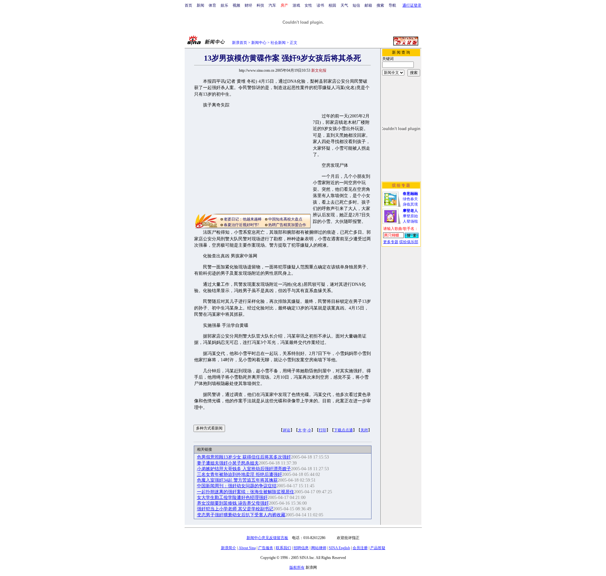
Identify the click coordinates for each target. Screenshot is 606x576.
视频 (236, 5)
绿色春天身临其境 (410, 199)
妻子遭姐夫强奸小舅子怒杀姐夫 (228, 463)
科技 (260, 5)
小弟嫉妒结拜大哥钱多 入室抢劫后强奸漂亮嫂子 (244, 468)
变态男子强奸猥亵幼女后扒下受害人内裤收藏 (241, 515)
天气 (344, 5)
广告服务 (265, 548)
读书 (320, 5)
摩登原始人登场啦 (410, 216)
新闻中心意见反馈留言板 (267, 538)
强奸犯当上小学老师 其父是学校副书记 (235, 509)
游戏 (296, 5)
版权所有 (297, 567)
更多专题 (390, 242)
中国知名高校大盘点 (285, 219)
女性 (308, 5)
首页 (188, 5)
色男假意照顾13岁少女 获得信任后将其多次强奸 (244, 457)
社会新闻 (278, 42)
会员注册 (360, 548)
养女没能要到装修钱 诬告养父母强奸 (233, 503)
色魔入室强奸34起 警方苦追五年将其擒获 (237, 480)
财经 (248, 5)
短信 (356, 5)
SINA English (339, 548)
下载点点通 (343, 430)
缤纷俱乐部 (408, 242)
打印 (322, 430)
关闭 (364, 430)
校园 (332, 5)
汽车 (272, 5)
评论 (286, 430)
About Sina (247, 548)
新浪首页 (239, 42)
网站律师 (318, 548)
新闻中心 (258, 42)
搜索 (380, 5)
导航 (392, 5)
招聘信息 (301, 548)
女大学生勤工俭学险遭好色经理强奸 (232, 497)
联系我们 (283, 548)
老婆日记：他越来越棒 (243, 219)
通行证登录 (411, 5)
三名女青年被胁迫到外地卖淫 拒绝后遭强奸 (239, 474)
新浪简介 (228, 548)
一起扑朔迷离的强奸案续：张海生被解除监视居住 (245, 491)
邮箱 (368, 5)
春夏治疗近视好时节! (241, 225)
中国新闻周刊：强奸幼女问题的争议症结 (236, 485)
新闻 (200, 5)
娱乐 (224, 5)
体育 (212, 5)
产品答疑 (377, 548)
